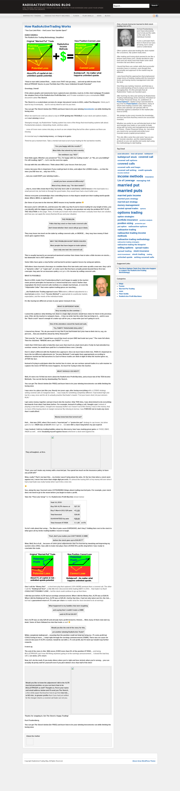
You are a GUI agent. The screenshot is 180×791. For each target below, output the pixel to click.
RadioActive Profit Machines (57, 16)
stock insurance (141, 251)
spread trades (142, 247)
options (143, 208)
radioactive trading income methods (132, 234)
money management (128, 205)
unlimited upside (125, 257)
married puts (130, 190)
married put (128, 185)
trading (149, 254)
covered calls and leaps (129, 167)
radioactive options (137, 226)
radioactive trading (127, 229)
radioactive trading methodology (133, 239)
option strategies (126, 216)
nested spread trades (128, 208)
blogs (107, 16)
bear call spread (137, 154)
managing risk (143, 180)
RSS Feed (154, 16)
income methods (130, 176)
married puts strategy (128, 199)
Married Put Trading (32, 16)
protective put (140, 223)
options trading (130, 212)
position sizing (125, 223)
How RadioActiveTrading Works (48, 26)
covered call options (127, 160)
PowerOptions (122, 102)
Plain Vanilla (88, 16)
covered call (146, 156)
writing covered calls (144, 257)
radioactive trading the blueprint (132, 245)
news (99, 16)
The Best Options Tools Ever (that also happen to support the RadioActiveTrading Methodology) (137, 270)
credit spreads (145, 170)
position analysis (146, 220)
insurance (149, 177)
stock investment (124, 254)
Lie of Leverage (126, 180)
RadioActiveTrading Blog (46, 5)
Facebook (157, 16)
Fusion (76, 16)
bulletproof (149, 154)
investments (89, 109)
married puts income (129, 195)
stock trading (138, 254)
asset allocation (123, 154)
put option (122, 227)
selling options (125, 247)
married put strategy (128, 202)
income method (123, 173)
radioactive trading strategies (128, 242)
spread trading (125, 251)
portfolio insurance (128, 220)
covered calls (126, 163)
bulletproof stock (127, 157)
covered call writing (127, 170)
